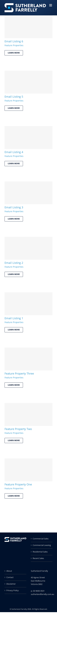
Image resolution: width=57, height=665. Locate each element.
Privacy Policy (12, 590)
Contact (10, 577)
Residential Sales (40, 551)
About (9, 570)
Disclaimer (11, 583)
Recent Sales (38, 558)
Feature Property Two (18, 429)
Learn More (14, 52)
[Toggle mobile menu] (50, 5)
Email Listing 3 (14, 207)
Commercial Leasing (42, 545)
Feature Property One (18, 484)
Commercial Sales (40, 538)
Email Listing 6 (14, 41)
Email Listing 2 (14, 263)
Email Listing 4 (14, 152)
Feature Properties (14, 45)
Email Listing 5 (14, 96)
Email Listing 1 (14, 318)
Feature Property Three (19, 373)
